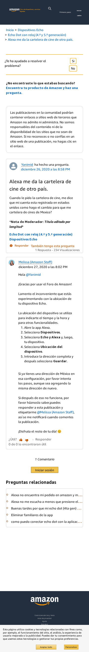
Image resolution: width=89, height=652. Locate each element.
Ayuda (44, 621)
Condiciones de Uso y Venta (45, 615)
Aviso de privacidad (45, 618)
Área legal (44, 624)
